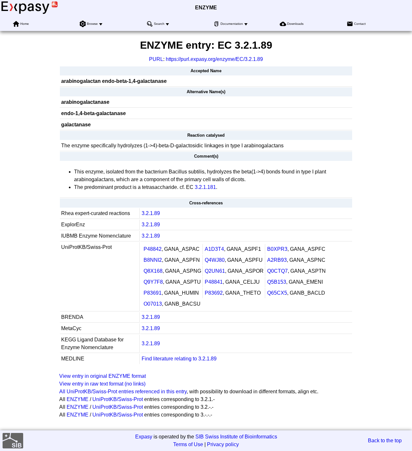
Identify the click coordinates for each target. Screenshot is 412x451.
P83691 (153, 293)
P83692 (214, 293)
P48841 (214, 282)
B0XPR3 (277, 249)
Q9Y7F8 (153, 282)
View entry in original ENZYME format (102, 376)
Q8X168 (153, 271)
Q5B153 (276, 282)
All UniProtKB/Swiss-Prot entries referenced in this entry (123, 391)
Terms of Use (188, 444)
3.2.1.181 (205, 187)
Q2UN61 (215, 271)
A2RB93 (277, 260)
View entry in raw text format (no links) (102, 384)
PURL (156, 59)
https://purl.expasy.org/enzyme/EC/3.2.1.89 (214, 59)
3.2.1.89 (151, 213)
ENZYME (206, 7)
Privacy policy (223, 444)
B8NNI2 (153, 260)
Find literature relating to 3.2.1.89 (179, 358)
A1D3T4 (214, 249)
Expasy (143, 436)
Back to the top (385, 440)
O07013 (153, 304)
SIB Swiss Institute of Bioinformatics (236, 436)
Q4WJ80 (215, 260)
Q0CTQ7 (277, 271)
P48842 (153, 249)
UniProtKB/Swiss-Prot (117, 399)
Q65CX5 (277, 293)
